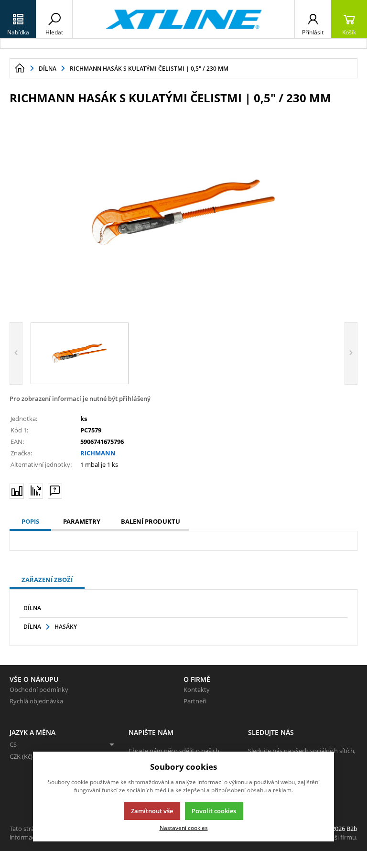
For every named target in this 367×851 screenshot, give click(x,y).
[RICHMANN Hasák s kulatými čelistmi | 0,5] (183, 212)
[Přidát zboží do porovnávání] (17, 491)
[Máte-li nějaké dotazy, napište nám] (55, 491)
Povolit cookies (214, 811)
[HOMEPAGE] (19, 68)
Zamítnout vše (152, 811)
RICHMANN (98, 453)
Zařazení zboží (47, 579)
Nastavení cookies (184, 827)
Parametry (81, 521)
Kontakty (197, 689)
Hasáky (65, 627)
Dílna (32, 608)
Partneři (195, 701)
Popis (30, 521)
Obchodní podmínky (39, 689)
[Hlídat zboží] (36, 490)
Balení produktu (150, 521)
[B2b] (183, 19)
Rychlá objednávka (36, 701)
